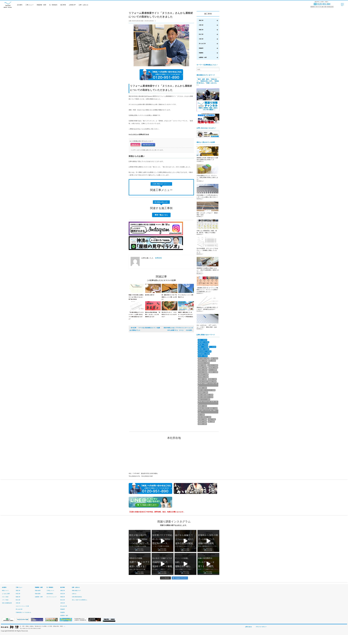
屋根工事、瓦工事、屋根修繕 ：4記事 (207, 381)
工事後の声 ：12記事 (203, 374)
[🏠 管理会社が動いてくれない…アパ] (185, 564)
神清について (5, 590)
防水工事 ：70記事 (202, 356)
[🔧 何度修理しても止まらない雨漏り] (163, 564)
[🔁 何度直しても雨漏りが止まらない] (208, 564)
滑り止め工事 (202, 43)
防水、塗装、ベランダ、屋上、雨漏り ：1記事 (208, 411)
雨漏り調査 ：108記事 (203, 349)
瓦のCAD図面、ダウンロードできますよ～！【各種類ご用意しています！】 (207, 250)
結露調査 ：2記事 (202, 387)
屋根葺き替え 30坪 (206, 81)
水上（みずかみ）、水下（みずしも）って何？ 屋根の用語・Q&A (207, 326)
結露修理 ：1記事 (202, 423)
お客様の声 (72, 5)
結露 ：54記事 (212, 360)
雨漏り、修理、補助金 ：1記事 (205, 394)
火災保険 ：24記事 (202, 369)
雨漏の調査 (37, 593)
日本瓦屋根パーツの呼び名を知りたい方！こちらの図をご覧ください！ (207, 196)
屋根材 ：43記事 (202, 365)
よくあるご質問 (6, 593)
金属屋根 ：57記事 (202, 360)
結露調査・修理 (203, 57)
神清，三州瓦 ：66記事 (203, 358)
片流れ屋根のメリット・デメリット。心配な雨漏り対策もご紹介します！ (207, 177)
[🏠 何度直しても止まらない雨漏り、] (140, 564)
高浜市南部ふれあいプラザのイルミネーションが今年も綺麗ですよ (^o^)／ (178, 329)
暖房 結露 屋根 (203, 79)
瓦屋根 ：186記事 (203, 346)
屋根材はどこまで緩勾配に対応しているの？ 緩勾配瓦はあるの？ (207, 308)
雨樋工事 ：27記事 (213, 367)
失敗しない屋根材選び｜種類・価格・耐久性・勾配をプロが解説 (207, 231)
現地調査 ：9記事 (202, 379)
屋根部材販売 (50, 593)
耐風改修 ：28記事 (202, 367)
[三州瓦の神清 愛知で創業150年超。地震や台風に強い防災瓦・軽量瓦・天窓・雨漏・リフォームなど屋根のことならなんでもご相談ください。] (10, 628)
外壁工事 (201, 25)
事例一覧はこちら (161, 215)
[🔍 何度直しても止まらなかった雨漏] (140, 541)
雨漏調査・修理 (41, 5)
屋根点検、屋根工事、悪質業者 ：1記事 (207, 408)
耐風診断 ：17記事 (213, 372)
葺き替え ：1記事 (202, 419)
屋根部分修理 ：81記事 (203, 353)
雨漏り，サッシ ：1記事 (204, 399)
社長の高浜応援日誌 (77, 596)
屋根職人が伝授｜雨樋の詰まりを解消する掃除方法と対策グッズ (207, 158)
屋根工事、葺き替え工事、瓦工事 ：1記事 (207, 402)
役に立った (135, 144)
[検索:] (208, 69)
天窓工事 (201, 39)
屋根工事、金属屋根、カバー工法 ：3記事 (207, 384)
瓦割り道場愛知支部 (7, 603)
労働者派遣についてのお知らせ (23, 612)
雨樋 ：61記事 (214, 358)
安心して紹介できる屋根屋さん (79, 600)
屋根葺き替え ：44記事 (203, 362)
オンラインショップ (51, 596)
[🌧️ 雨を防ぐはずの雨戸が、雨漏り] (185, 541)
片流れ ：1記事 (211, 419)
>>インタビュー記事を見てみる (139, 134)
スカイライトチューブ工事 (22, 606)
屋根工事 (201, 20)
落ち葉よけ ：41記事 (213, 365)
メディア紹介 (5, 600)
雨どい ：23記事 (213, 369)
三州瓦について (50, 590)
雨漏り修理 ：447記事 (203, 342)
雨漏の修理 (37, 590)
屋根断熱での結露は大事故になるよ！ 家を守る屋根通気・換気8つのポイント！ (208, 270)
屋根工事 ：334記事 (203, 344)
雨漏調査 (201, 52)
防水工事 (201, 34)
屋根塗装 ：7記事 (212, 379)
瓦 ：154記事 (212, 346)
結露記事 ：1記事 (202, 421)
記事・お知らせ (83, 5)
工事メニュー (30, 5)
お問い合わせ (248, 626)
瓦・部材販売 (53, 5)
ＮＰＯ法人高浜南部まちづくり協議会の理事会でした (145, 329)
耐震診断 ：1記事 (202, 405)
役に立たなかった (148, 144)
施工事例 (63, 5)
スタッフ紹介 (5, 596)
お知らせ (74, 593)
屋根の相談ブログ (76, 590)
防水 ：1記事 (201, 414)
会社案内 (19, 5)
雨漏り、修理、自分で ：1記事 (205, 397)
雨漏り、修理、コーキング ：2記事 (206, 390)
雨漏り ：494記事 (202, 339)
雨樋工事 (201, 29)
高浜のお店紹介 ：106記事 (204, 351)
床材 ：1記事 (211, 421)
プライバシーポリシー (261, 626)
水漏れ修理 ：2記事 (203, 392)
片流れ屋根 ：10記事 (203, 376)
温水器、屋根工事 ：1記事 (204, 416)
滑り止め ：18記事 (202, 372)
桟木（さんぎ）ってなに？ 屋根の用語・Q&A (207, 214)
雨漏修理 (201, 48)
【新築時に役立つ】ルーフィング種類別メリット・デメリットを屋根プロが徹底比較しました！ (207, 289)
